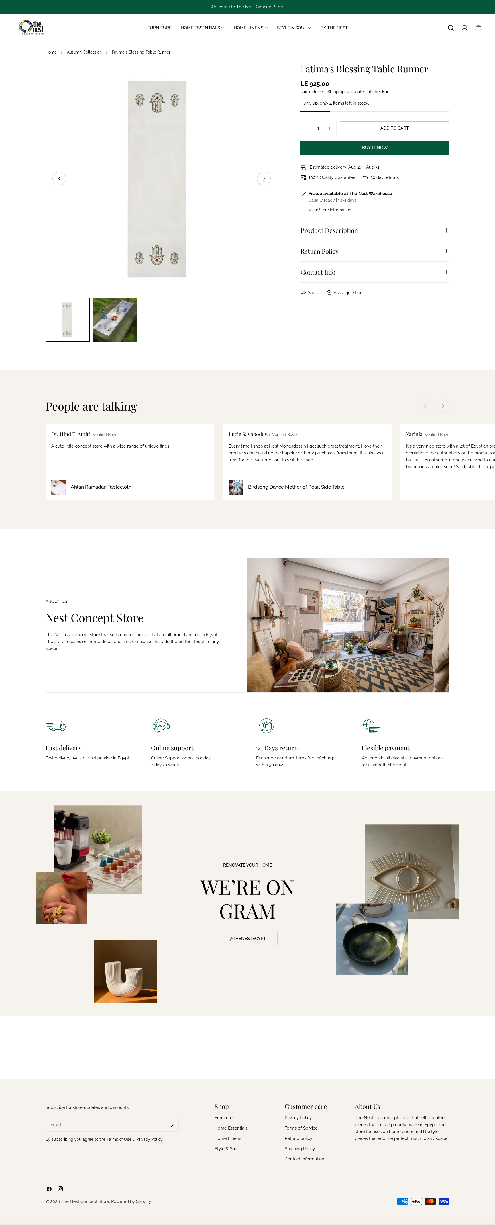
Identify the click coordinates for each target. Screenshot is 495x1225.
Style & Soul (227, 1148)
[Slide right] (264, 178)
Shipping (336, 91)
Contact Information (304, 1159)
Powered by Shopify (131, 1201)
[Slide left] (59, 178)
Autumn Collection (84, 52)
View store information (330, 210)
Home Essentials (231, 1128)
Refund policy (298, 1138)
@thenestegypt (247, 938)
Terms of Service (301, 1128)
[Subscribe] (172, 1125)
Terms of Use (119, 1139)
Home (51, 52)
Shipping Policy (300, 1148)
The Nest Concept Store (85, 1201)
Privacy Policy (298, 1117)
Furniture (224, 1117)
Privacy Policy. (149, 1139)
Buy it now (375, 147)
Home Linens (228, 1138)
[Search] (451, 28)
